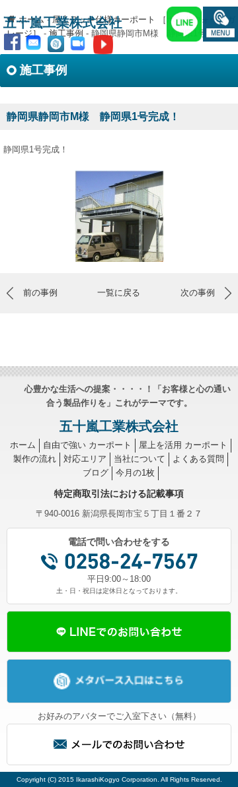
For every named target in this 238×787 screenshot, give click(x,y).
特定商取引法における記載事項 (119, 493)
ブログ (95, 473)
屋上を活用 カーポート (183, 445)
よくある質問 (198, 459)
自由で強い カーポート (87, 445)
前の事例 (40, 293)
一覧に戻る (118, 293)
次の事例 (197, 293)
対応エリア (84, 459)
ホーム (23, 445)
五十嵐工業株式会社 (62, 22)
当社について (139, 459)
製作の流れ (34, 459)
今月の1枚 (135, 473)
